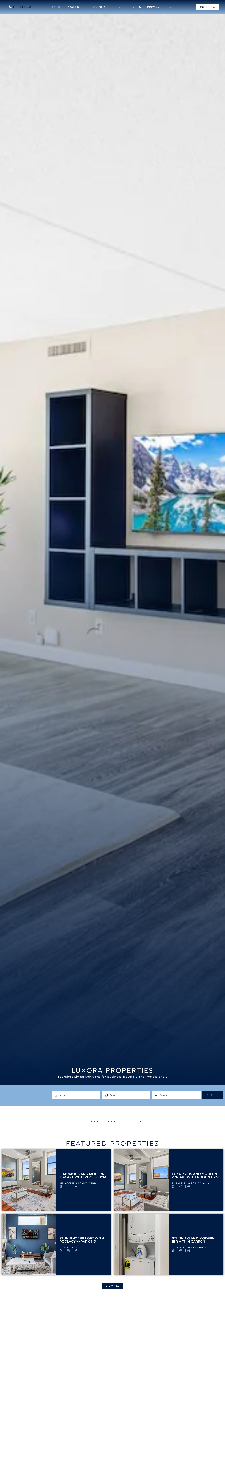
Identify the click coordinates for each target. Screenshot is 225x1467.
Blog (117, 6)
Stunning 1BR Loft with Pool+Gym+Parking (81, 1239)
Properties (76, 6)
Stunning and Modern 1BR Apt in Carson (193, 1239)
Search (213, 1095)
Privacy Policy (159, 6)
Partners (99, 6)
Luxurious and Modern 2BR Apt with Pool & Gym (82, 1175)
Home (56, 6)
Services (134, 6)
